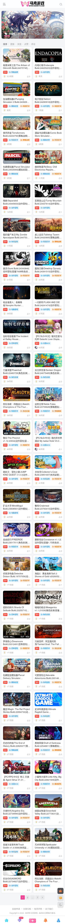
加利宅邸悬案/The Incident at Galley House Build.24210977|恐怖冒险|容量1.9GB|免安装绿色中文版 (16, 341)
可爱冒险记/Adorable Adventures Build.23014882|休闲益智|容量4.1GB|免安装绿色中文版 (48, 680)
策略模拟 (58, 411)
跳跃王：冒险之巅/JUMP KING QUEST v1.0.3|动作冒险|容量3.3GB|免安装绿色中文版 (16, 476)
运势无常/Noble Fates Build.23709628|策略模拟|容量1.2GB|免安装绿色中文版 (48, 406)
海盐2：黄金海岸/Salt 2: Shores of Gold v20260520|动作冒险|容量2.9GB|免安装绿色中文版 (48, 578)
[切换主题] (60, 905)
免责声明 (38, 908)
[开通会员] (60, 891)
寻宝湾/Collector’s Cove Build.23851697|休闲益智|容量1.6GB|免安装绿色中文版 (48, 474)
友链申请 (16, 908)
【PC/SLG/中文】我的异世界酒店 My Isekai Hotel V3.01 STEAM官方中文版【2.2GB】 (49, 440)
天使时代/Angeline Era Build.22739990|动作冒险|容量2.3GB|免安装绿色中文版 (16, 813)
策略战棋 (14, 72)
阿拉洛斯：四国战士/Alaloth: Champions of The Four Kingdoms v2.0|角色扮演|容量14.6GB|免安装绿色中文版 (16, 408)
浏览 (19, 44)
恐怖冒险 (14, 343)
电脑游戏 (14, 309)
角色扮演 (14, 377)
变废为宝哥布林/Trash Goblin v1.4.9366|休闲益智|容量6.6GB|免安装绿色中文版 (16, 849)
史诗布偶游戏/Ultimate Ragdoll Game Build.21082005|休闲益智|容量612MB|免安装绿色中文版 (48, 714)
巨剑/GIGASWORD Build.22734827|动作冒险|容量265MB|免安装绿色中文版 (16, 881)
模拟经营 (14, 106)
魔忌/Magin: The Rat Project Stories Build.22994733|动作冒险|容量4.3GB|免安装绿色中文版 (16, 714)
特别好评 (26, 106)
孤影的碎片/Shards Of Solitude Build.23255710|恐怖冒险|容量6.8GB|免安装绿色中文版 (16, 612)
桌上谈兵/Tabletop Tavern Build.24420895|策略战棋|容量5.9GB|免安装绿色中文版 (48, 237)
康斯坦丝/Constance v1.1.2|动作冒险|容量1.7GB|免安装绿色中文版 (48, 542)
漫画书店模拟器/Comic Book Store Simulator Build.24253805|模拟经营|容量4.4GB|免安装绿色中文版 (48, 137)
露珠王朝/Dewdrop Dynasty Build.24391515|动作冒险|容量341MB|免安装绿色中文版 (48, 271)
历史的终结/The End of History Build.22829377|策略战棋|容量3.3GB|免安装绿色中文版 (16, 747)
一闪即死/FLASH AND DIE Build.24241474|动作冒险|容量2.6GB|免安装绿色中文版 (48, 305)
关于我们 (49, 908)
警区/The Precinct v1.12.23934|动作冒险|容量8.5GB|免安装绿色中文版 (16, 440)
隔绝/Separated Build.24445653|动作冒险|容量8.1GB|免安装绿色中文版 (16, 203)
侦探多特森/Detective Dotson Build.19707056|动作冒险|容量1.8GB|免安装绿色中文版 (16, 578)
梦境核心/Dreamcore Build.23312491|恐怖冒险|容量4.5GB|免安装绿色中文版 (16, 644)
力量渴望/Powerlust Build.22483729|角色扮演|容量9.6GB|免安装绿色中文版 (16, 372)
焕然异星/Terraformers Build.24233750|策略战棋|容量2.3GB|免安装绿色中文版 (16, 135)
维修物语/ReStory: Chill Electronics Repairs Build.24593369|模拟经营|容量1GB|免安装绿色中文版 (48, 171)
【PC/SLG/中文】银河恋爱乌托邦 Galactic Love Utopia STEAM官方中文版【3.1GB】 (49, 339)
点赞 (26, 44)
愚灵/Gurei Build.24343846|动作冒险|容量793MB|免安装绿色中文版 (16, 271)
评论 (33, 44)
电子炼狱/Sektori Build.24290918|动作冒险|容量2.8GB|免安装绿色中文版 (48, 101)
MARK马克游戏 (31, 913)
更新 (12, 44)
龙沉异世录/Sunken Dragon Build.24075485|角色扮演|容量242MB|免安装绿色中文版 (48, 372)
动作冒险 (46, 72)
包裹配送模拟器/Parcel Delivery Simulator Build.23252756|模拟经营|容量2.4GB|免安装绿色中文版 (16, 680)
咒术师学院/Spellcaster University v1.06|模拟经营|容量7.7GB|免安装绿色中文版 (48, 847)
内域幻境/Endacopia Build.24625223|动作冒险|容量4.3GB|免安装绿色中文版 (48, 68)
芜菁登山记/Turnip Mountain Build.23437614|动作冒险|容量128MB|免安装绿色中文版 (48, 203)
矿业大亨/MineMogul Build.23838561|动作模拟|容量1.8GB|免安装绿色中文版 (16, 508)
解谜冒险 (58, 784)
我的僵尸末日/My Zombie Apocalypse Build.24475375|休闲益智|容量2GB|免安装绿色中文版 (16, 239)
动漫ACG (46, 343)
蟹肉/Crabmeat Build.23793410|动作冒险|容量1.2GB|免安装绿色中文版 (48, 508)
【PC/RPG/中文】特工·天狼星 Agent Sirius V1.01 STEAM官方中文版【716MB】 (16, 781)
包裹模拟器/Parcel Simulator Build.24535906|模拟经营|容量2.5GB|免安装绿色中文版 (16, 169)
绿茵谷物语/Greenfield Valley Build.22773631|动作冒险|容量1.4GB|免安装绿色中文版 (48, 815)
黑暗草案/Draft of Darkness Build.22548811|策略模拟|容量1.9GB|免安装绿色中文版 (48, 745)
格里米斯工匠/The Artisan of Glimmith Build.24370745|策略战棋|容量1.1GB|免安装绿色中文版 (16, 70)
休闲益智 (14, 241)
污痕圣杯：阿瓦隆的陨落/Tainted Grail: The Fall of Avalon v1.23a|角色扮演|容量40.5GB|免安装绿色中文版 (48, 646)
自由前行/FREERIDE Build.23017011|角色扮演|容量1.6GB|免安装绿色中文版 (16, 542)
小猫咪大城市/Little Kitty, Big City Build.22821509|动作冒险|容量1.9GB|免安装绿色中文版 (48, 781)
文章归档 (27, 908)
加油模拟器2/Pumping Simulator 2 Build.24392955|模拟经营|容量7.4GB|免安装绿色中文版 (16, 103)
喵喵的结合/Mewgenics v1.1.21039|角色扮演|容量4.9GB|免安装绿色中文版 (47, 610)
